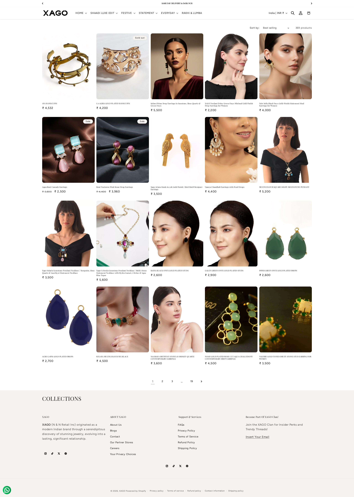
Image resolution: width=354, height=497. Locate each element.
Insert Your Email (257, 437)
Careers (114, 448)
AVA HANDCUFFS (49, 103)
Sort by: (254, 27)
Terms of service (175, 491)
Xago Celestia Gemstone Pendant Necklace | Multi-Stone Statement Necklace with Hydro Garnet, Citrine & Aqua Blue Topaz (121, 272)
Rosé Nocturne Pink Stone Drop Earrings (114, 187)
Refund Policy (186, 442)
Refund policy (194, 491)
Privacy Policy (186, 430)
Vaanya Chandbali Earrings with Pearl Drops (224, 187)
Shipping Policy (187, 448)
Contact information (215, 491)
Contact (115, 436)
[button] (80, 13)
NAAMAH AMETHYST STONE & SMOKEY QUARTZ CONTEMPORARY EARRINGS (172, 357)
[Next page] (201, 381)
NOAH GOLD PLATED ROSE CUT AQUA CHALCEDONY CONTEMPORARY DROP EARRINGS (229, 357)
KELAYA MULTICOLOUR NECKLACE (112, 356)
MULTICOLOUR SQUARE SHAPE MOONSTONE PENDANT (284, 187)
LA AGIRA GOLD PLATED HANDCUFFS (113, 103)
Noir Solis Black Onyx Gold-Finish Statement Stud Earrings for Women (281, 104)
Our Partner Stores (121, 442)
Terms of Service (188, 436)
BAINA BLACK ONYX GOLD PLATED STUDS (169, 270)
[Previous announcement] (43, 3)
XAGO (122, 491)
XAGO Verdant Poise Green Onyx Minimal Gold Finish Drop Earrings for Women (229, 104)
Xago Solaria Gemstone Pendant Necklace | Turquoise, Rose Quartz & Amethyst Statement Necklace (68, 271)
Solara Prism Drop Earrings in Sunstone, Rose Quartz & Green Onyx (176, 104)
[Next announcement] (312, 3)
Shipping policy (236, 491)
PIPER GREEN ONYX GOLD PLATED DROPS (278, 270)
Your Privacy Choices (123, 454)
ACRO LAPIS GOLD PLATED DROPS (57, 356)
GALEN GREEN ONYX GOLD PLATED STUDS (224, 270)
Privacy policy (157, 491)
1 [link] (152, 381)
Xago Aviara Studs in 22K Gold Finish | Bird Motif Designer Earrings (177, 188)
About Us (116, 424)
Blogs (113, 430)
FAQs (181, 424)
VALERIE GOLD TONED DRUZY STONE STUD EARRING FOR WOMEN (285, 357)
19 (191, 381)
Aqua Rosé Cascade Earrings (54, 187)
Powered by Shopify (136, 491)
